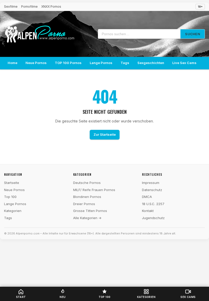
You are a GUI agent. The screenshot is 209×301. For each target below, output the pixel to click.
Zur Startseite (105, 134)
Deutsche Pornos (87, 183)
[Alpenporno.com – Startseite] (39, 34)
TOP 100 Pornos (68, 63)
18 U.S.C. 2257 (153, 204)
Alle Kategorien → (87, 218)
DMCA (147, 197)
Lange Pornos (101, 63)
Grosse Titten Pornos (90, 211)
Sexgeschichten (150, 63)
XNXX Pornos (51, 6)
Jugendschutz (153, 218)
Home (12, 63)
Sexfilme (11, 6)
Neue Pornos (36, 63)
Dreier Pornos (84, 204)
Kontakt (148, 211)
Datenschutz (152, 190)
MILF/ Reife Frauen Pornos (94, 190)
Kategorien (12, 211)
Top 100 (10, 197)
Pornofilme (29, 6)
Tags (125, 63)
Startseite (11, 183)
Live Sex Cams (184, 63)
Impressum (150, 183)
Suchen (192, 34)
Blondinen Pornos (87, 197)
